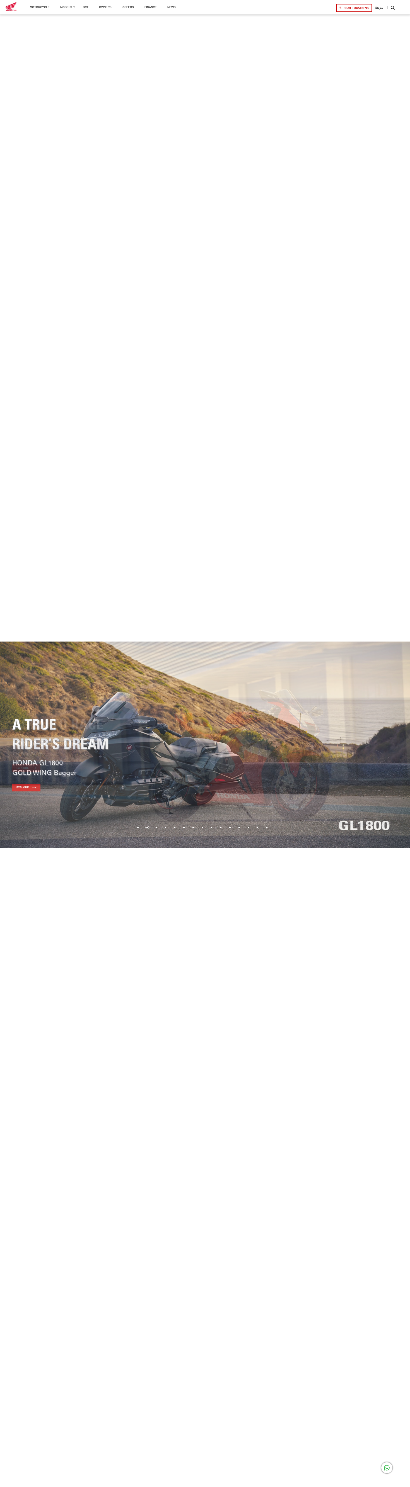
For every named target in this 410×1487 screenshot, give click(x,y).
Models (66, 7)
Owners (105, 7)
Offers (128, 7)
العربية (379, 7)
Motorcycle (40, 7)
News (171, 7)
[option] (205, 746)
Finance (150, 7)
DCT (85, 7)
